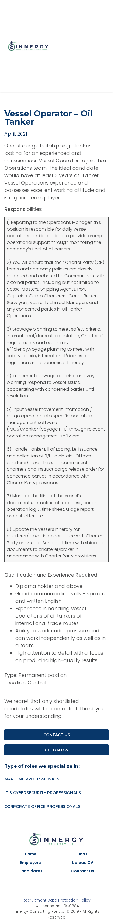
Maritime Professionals (31, 779)
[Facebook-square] (80, 46)
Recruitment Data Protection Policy (57, 900)
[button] (105, 46)
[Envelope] (69, 885)
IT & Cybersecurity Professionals (42, 792)
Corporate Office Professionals (42, 806)
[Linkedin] (90, 46)
